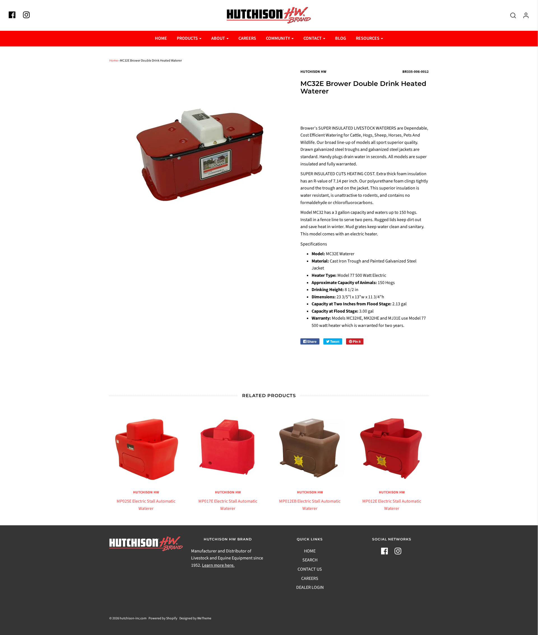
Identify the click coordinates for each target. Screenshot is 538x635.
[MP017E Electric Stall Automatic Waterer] (228, 447)
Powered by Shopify (163, 618)
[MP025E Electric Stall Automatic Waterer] (146, 447)
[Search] (510, 15)
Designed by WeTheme (195, 618)
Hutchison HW (146, 492)
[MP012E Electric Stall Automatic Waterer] (392, 447)
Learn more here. (218, 565)
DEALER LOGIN (310, 587)
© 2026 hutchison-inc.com (128, 618)
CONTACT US (310, 569)
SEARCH (309, 560)
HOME (161, 38)
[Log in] (523, 15)
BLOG (340, 38)
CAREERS (247, 38)
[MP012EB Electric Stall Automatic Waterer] (310, 447)
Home (113, 60)
